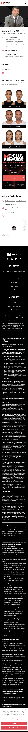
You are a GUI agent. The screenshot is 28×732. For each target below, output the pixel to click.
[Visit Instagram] (12, 259)
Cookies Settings (14, 320)
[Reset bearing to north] (24, 226)
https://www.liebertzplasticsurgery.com (15, 208)
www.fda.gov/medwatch (15, 517)
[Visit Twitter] (20, 259)
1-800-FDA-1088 (6, 519)
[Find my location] (24, 229)
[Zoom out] (24, 224)
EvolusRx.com (7, 706)
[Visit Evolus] (14, 254)
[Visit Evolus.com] (6, 3)
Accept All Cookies (14, 727)
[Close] (26, 709)
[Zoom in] (24, 222)
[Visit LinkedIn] (16, 259)
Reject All (14, 723)
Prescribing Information (19, 506)
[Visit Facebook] (8, 259)
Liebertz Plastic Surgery (9, 33)
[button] (14, 16)
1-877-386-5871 (13, 693)
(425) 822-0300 (9, 212)
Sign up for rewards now (13, 177)
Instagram (8, 215)
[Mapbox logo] (5, 235)
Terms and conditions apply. (14, 182)
